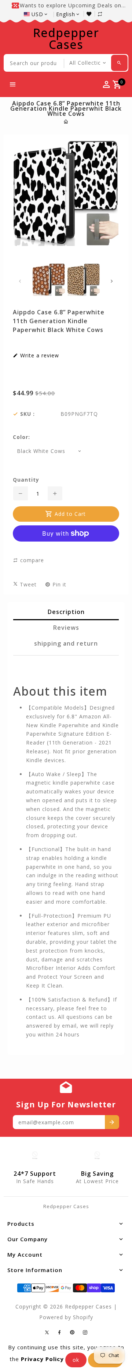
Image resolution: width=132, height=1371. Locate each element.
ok (76, 1359)
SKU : (27, 414)
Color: (21, 437)
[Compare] (103, 13)
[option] (48, 279)
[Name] (112, 1122)
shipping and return (66, 643)
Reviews (66, 628)
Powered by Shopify (66, 1317)
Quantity (26, 479)
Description (66, 612)
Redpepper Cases (66, 38)
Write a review (38, 355)
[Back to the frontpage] (66, 121)
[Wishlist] (90, 13)
